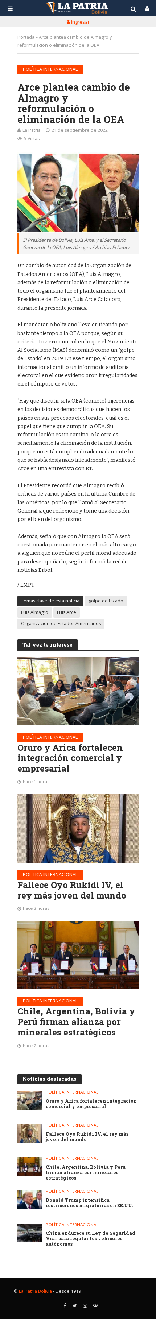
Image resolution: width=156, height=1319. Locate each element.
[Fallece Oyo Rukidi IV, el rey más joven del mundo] (78, 828)
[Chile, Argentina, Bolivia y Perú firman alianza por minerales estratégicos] (78, 955)
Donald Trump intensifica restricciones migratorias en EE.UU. (89, 1202)
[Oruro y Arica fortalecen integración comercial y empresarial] (78, 691)
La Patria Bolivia (35, 1291)
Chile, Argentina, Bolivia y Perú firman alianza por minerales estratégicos (76, 1021)
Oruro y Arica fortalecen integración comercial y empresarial (70, 758)
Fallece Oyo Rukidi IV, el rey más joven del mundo (71, 890)
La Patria (31, 130)
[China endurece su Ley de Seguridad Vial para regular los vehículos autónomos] (29, 1233)
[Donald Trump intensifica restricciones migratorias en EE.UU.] (29, 1199)
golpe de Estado (106, 601)
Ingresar (80, 22)
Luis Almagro (34, 612)
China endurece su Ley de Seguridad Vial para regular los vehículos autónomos (90, 1238)
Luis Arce (66, 612)
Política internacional (50, 69)
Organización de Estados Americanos (61, 623)
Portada (25, 37)
